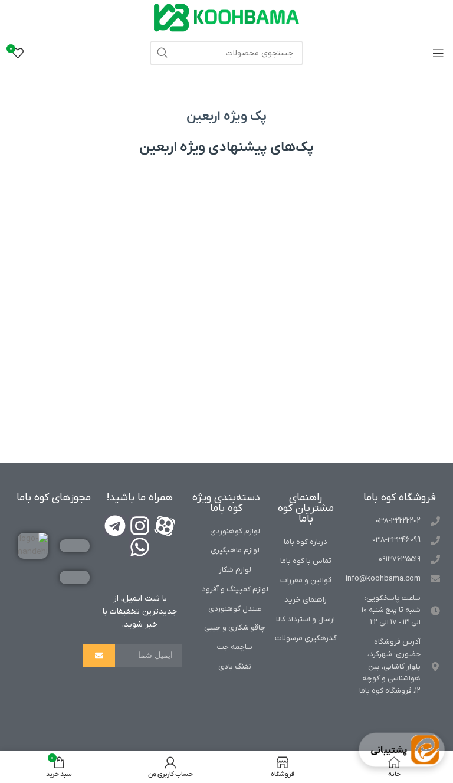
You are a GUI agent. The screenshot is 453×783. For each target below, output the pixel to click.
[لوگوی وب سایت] (226, 17)
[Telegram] (115, 525)
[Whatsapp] (139, 547)
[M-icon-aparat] (164, 525)
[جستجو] (162, 53)
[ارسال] (99, 655)
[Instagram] (139, 525)
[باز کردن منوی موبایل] (438, 53)
